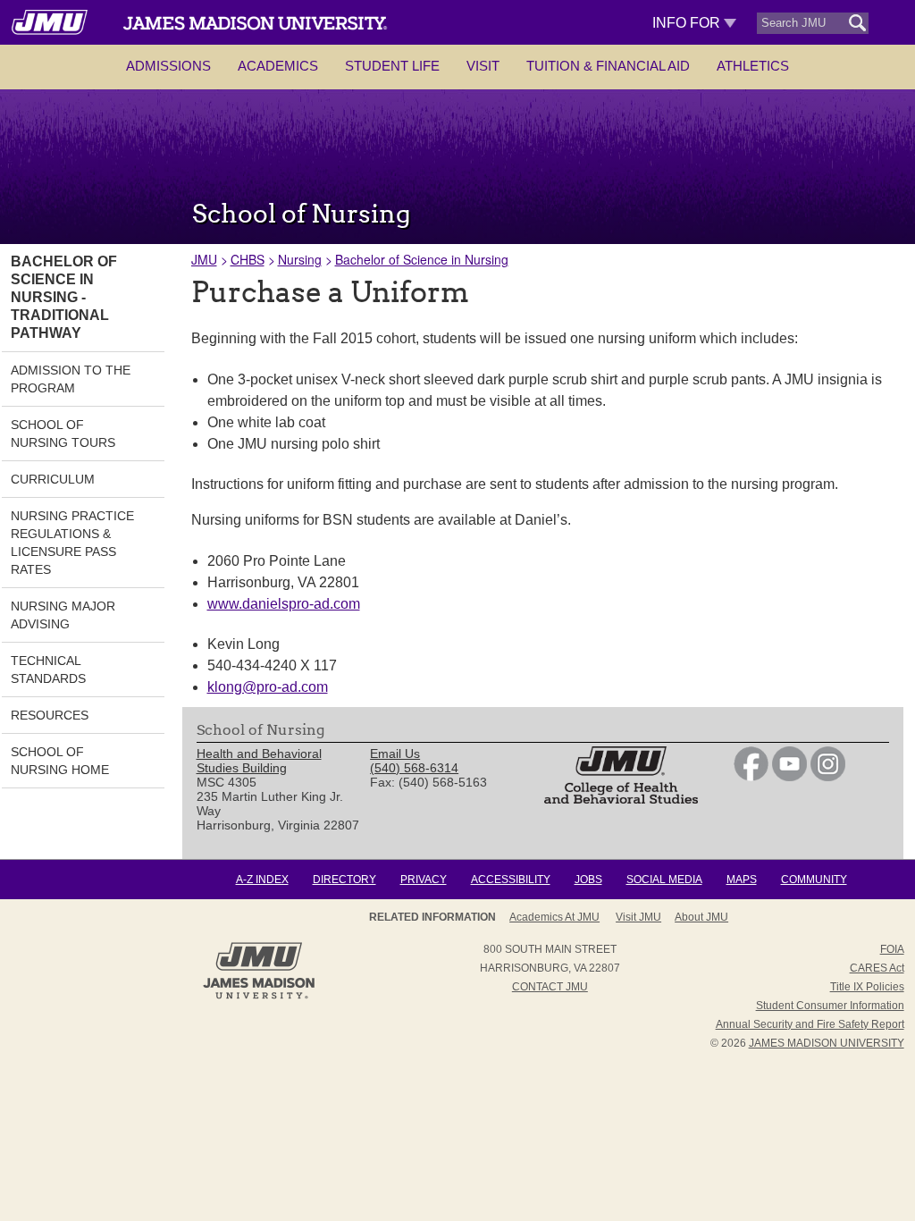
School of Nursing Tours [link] (63, 433)
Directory (344, 879)
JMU (204, 259)
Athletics (753, 65)
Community (814, 879)
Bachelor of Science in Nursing (421, 259)
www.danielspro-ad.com (283, 603)
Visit (482, 65)
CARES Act (877, 968)
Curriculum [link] (53, 479)
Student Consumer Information (830, 1005)
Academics (278, 65)
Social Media (664, 879)
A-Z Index (262, 879)
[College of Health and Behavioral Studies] (621, 799)
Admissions (168, 65)
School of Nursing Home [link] (60, 761)
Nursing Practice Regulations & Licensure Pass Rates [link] (72, 543)
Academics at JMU (554, 917)
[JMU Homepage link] (258, 996)
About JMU (701, 917)
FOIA (892, 949)
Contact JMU (550, 987)
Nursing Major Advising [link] (63, 615)
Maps (741, 879)
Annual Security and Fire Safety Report (810, 1024)
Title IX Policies (867, 987)
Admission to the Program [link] (70, 379)
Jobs (588, 879)
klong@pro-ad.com (267, 687)
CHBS (247, 259)
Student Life (392, 65)
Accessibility (510, 879)
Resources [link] (49, 715)
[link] (751, 777)
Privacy (423, 879)
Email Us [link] (395, 753)
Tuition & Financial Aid (608, 65)
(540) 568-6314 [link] (414, 768)
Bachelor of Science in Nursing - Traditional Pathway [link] (64, 297)
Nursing (300, 259)
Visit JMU (638, 917)
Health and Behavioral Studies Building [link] (259, 760)
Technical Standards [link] (48, 669)
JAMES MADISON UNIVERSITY (826, 1043)
